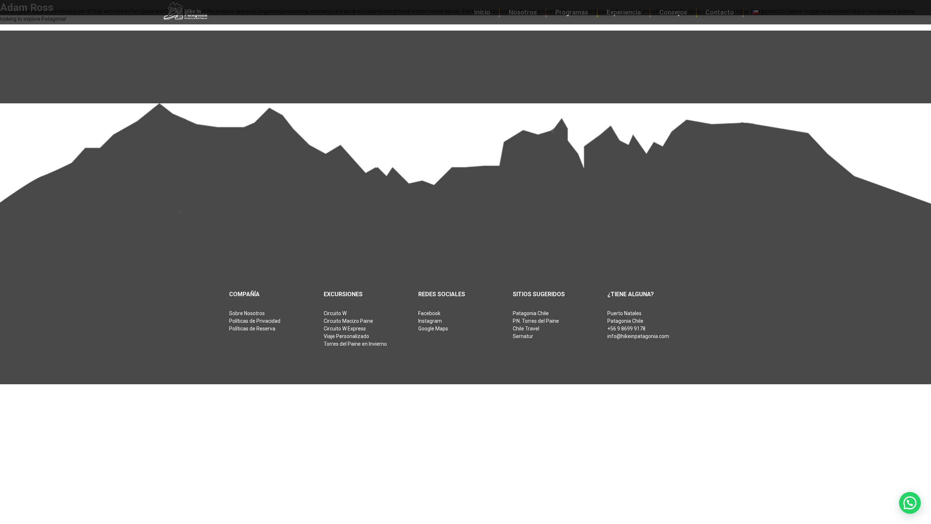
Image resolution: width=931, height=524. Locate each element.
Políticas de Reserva (252, 329)
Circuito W (335, 313)
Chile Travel (526, 329)
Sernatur (523, 336)
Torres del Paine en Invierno (355, 344)
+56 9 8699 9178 (626, 329)
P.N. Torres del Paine (536, 321)
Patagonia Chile (531, 313)
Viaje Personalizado (346, 336)
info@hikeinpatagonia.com (638, 336)
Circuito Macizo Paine (348, 321)
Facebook (429, 313)
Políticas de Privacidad (254, 321)
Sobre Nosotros (247, 313)
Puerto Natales (624, 313)
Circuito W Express (345, 329)
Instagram (430, 321)
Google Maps (433, 329)
